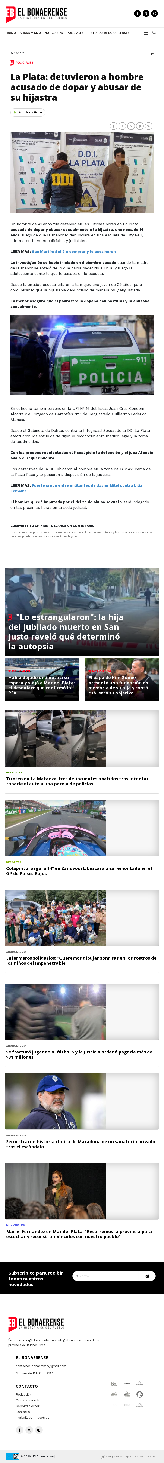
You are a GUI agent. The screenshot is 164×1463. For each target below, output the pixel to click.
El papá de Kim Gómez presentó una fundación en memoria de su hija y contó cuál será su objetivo (118, 685)
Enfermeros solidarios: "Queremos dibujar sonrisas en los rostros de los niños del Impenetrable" (81, 960)
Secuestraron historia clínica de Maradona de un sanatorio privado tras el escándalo (80, 1144)
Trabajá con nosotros (32, 1418)
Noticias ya (54, 32)
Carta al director (29, 1400)
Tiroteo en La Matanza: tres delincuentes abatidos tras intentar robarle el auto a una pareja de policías (77, 781)
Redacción (24, 1394)
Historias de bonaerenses (109, 32)
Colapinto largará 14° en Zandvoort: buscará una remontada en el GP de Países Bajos (79, 870)
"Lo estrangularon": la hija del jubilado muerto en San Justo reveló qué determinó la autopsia (66, 631)
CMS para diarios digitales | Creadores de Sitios (131, 1456)
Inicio (11, 32)
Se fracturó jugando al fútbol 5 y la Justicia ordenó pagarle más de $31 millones (79, 1054)
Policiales (75, 32)
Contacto (23, 1412)
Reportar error (28, 1406)
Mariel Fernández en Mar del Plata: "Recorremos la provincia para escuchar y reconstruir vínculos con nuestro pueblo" (79, 1234)
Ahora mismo (30, 32)
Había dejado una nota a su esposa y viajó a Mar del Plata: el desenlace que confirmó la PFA (41, 685)
